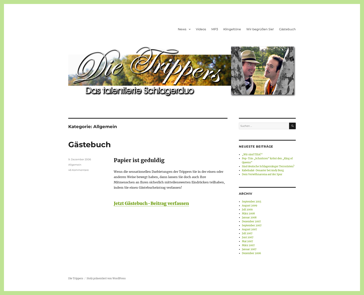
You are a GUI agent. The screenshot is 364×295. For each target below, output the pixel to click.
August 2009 (249, 205)
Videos (201, 29)
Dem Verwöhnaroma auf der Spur (262, 174)
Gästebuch (287, 29)
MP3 (214, 29)
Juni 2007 (247, 237)
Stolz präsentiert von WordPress (106, 278)
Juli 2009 (247, 209)
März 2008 (248, 213)
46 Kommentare (78, 169)
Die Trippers (75, 278)
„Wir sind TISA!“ (252, 154)
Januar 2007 (249, 249)
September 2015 (251, 201)
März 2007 (248, 245)
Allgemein (74, 164)
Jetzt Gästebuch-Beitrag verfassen (151, 203)
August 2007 (249, 229)
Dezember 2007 (251, 221)
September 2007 (252, 225)
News (182, 29)
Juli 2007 (247, 233)
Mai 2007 (247, 241)
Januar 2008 (249, 217)
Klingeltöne (232, 29)
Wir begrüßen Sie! (260, 29)
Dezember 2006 (251, 253)
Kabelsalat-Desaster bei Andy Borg (263, 170)
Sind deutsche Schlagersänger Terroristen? (268, 166)
